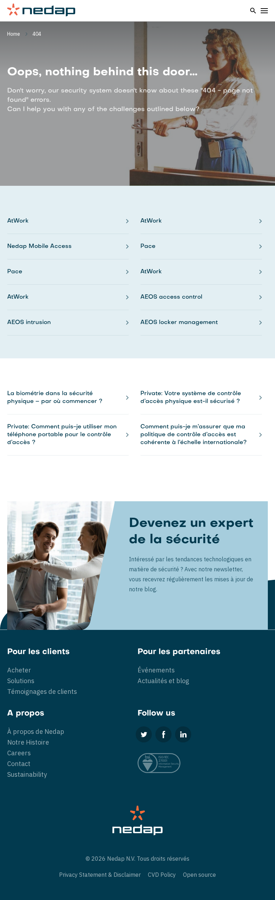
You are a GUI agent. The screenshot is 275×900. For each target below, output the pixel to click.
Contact (18, 764)
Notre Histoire (28, 742)
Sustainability (27, 774)
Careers (19, 753)
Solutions (20, 681)
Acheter (19, 670)
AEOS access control (171, 297)
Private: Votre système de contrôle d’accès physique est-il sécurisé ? (190, 397)
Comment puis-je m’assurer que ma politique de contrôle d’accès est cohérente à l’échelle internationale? (193, 435)
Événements (156, 670)
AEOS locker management (179, 322)
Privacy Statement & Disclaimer (100, 874)
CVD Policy (162, 874)
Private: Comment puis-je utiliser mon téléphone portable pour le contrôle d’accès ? (62, 435)
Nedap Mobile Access (39, 246)
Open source (199, 874)
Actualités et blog (163, 681)
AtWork (18, 221)
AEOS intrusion (29, 322)
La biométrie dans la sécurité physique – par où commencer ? (54, 397)
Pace (147, 246)
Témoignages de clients (42, 691)
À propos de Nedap (35, 731)
